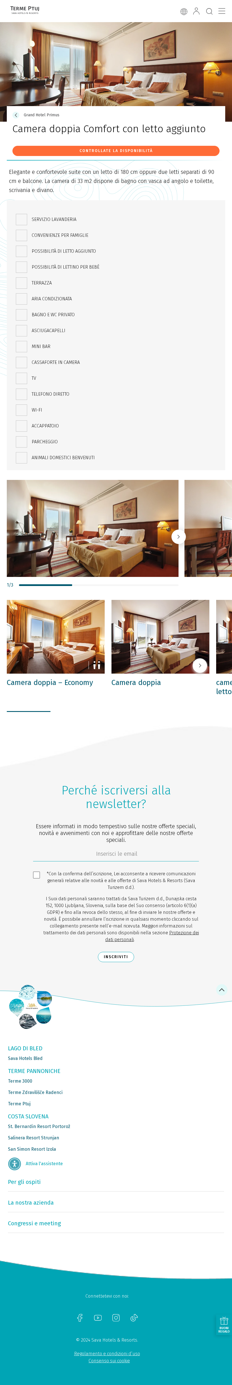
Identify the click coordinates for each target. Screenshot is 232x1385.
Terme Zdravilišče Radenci (35, 1092)
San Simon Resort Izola (32, 1149)
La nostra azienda (31, 1202)
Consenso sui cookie (109, 1360)
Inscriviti (116, 956)
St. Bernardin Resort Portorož (39, 1126)
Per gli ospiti (24, 1182)
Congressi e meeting (34, 1223)
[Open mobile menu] (221, 11)
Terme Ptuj (19, 1103)
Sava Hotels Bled (25, 1058)
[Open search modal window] (209, 11)
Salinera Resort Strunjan (33, 1138)
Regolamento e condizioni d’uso (107, 1353)
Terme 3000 (20, 1081)
